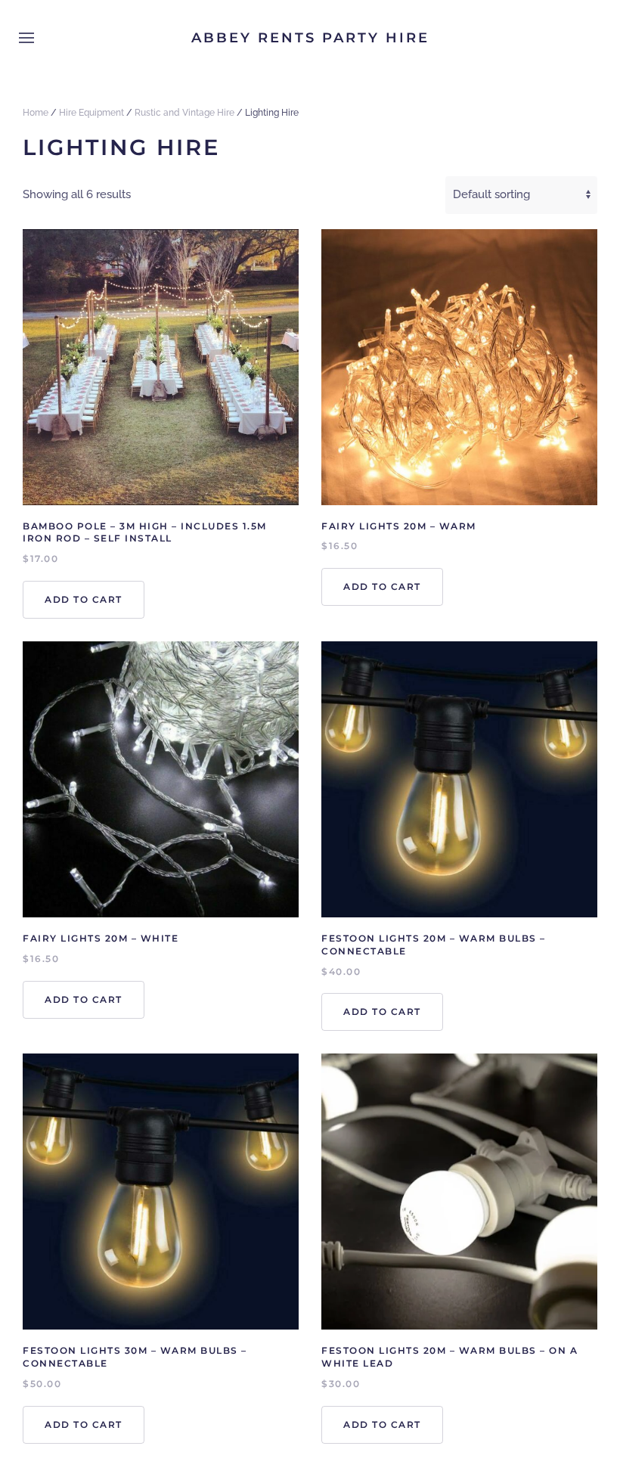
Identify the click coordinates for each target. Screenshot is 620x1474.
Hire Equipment (91, 112)
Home (35, 112)
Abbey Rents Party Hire (310, 37)
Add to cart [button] (83, 599)
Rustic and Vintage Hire (184, 112)
